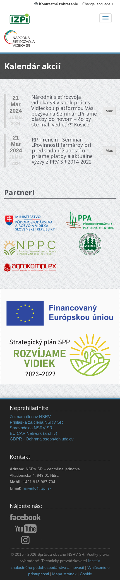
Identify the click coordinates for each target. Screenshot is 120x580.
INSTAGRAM (26, 539)
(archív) (50, 433)
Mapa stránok (64, 574)
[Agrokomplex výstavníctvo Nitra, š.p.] (30, 263)
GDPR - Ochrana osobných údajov (42, 439)
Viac (109, 111)
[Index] (60, 19)
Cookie (86, 574)
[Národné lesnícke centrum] (90, 243)
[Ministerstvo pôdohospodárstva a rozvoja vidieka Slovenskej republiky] (30, 219)
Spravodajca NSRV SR (31, 427)
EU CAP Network (26, 433)
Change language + (98, 4)
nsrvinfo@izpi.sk (37, 488)
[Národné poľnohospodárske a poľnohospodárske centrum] (30, 243)
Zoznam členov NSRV (30, 416)
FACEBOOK (26, 517)
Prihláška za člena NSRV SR (36, 422)
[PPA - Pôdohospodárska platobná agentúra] (90, 219)
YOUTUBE (26, 528)
